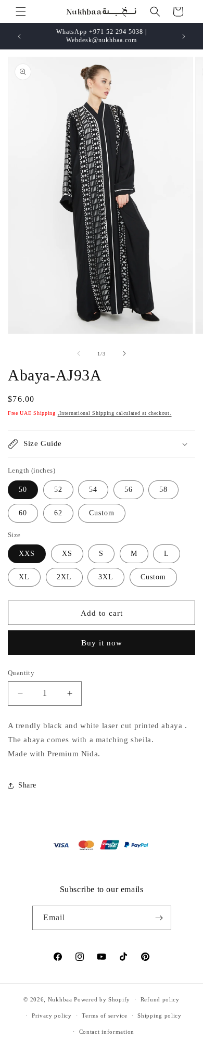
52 (58, 489)
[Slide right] (124, 353)
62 (58, 513)
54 (93, 489)
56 (128, 489)
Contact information (106, 1032)
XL (24, 577)
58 (163, 489)
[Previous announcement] (19, 36)
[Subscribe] (159, 918)
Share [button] (27, 785)
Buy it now (101, 643)
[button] (20, 11)
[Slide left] (78, 353)
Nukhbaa (60, 999)
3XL (105, 577)
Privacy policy (52, 1015)
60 (23, 513)
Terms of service (104, 1015)
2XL (64, 577)
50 (23, 489)
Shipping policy (159, 1015)
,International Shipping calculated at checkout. (115, 413)
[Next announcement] (183, 36)
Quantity (21, 673)
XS (67, 553)
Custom (102, 513)
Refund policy (160, 999)
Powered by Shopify (102, 999)
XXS (27, 553)
